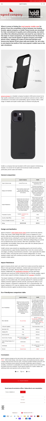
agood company (6, 96)
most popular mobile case (30, 26)
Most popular (13, 14)
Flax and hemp (23, 320)
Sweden (23, 217)
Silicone (41, 321)
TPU (43, 322)
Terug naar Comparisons (24, 380)
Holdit (37, 348)
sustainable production (22, 271)
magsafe (31, 275)
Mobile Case (8, 14)
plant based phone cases (19, 232)
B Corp (23, 345)
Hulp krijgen (23, 399)
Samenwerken (22, 402)
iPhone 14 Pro (3, 14)
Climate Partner (23, 348)
